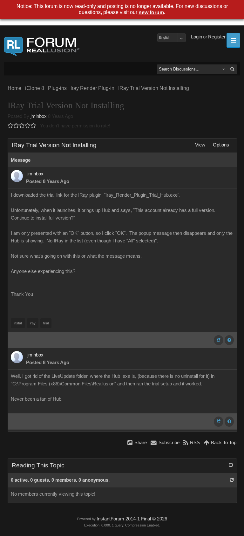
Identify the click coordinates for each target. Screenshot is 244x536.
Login (196, 36)
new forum (151, 12)
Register (217, 36)
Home (14, 88)
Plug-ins (57, 88)
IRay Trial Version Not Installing (153, 88)
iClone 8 (34, 88)
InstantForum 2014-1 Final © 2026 (132, 518)
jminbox (38, 116)
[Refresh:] (232, 480)
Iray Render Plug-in (92, 88)
